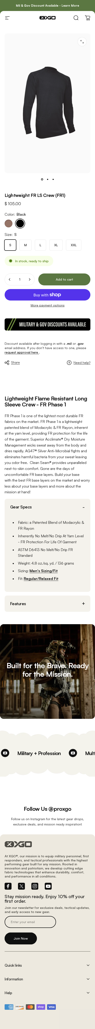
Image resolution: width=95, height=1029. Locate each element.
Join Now (21, 938)
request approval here (22, 352)
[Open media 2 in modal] (82, 41)
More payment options (48, 305)
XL (56, 245)
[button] (47, 507)
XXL (74, 245)
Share (15, 362)
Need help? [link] (82, 362)
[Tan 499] (8, 223)
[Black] (20, 223)
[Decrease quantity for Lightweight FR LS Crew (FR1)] (10, 279)
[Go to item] (42, 179)
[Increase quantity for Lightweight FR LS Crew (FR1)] (29, 279)
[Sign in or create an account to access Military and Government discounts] (47, 324)
